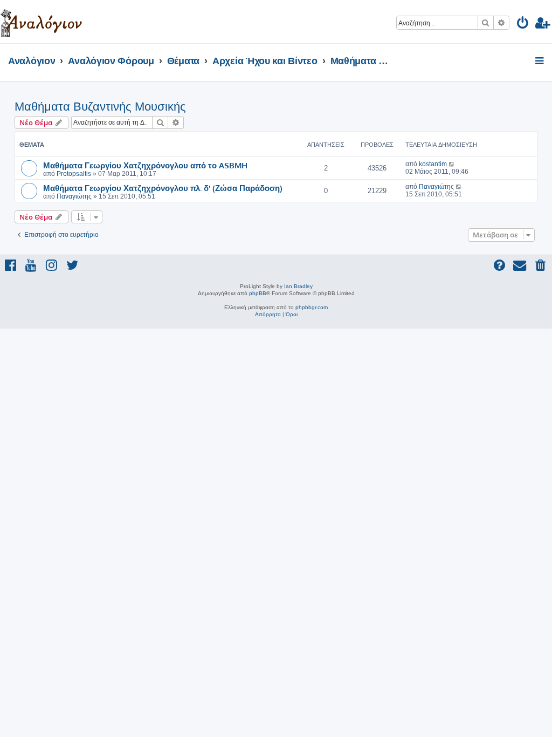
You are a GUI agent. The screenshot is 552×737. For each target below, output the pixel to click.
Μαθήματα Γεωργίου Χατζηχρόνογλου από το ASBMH (145, 165)
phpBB (257, 293)
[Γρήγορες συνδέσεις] (540, 61)
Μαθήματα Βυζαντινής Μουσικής (100, 106)
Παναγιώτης (74, 196)
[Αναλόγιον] (41, 21)
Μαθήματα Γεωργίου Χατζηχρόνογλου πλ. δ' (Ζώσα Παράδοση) (162, 188)
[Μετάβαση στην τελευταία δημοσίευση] (452, 164)
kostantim (433, 164)
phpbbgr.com (311, 307)
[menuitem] (523, 24)
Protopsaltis (74, 174)
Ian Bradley (298, 286)
